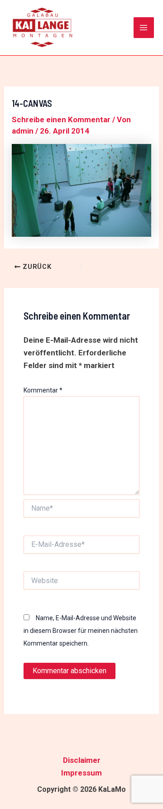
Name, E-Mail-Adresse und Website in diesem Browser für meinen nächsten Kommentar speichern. (81, 630)
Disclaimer (82, 760)
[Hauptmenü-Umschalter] (144, 27)
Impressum (81, 772)
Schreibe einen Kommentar (61, 119)
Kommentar (43, 390)
